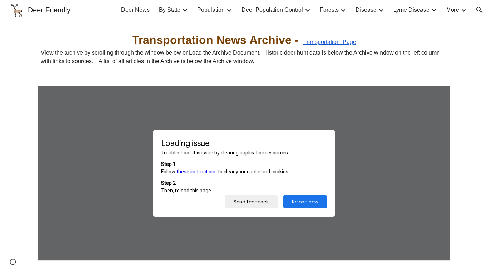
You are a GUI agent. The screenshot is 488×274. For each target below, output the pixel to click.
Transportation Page (329, 42)
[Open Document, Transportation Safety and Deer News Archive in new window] (436, 95)
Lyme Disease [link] (411, 10)
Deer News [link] (135, 10)
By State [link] (169, 10)
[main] (244, 48)
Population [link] (211, 10)
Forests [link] (329, 10)
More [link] (452, 10)
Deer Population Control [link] (272, 10)
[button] (479, 10)
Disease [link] (366, 10)
